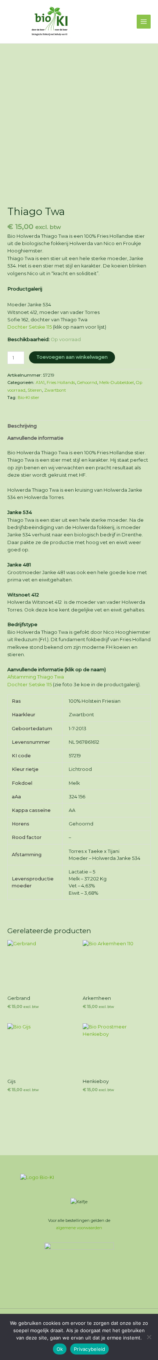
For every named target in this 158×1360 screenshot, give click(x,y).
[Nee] (148, 1337)
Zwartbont (55, 390)
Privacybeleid (89, 1349)
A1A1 (40, 382)
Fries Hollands (61, 382)
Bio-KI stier (28, 397)
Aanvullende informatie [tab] (35, 438)
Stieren (35, 390)
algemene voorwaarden (79, 1227)
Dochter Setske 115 (29, 327)
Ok (60, 1349)
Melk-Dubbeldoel (116, 382)
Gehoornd (87, 382)
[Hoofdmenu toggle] (144, 22)
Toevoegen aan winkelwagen (72, 357)
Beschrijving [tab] (22, 426)
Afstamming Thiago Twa (35, 677)
